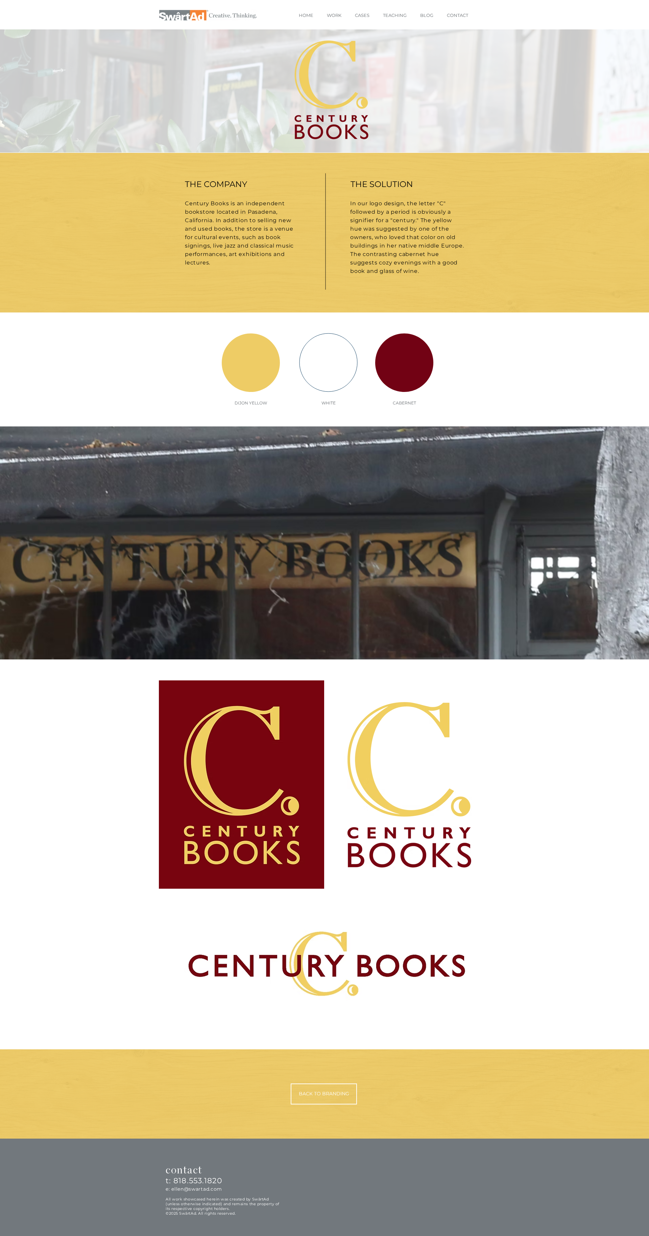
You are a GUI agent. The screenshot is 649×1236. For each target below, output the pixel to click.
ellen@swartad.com (196, 1189)
